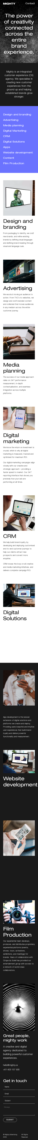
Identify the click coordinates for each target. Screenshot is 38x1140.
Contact (30, 4)
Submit (10, 1120)
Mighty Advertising (11, 1134)
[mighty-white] (9, 4)
